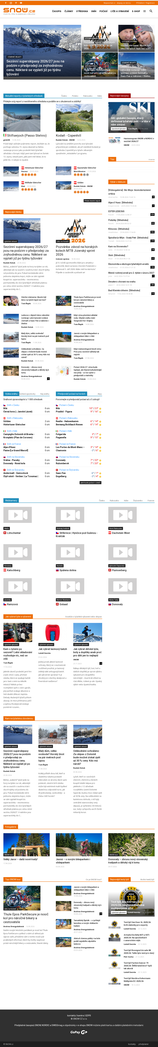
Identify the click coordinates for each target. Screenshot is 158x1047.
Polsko (75, 96)
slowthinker (113, 232)
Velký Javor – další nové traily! (20, 859)
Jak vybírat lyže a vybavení (18, 616)
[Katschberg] (26, 552)
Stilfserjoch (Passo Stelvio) (27, 135)
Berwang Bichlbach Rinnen (69, 424)
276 (152, 241)
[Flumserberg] (131, 552)
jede (110, 276)
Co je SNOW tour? (94, 879)
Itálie (100, 96)
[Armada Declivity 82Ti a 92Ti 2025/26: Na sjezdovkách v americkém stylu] (114, 937)
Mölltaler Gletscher (33, 183)
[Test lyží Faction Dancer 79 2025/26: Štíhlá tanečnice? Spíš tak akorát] (114, 965)
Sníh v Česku (12, 405)
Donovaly (60, 460)
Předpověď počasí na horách (71, 394)
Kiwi (23, 186)
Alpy (100, 394)
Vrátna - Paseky (11, 460)
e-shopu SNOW (85, 1025)
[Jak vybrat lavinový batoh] (52, 632)
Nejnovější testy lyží (119, 879)
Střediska (82, 11)
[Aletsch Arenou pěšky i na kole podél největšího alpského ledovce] (63, 942)
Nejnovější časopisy (119, 95)
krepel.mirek (113, 206)
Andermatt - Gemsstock (15, 473)
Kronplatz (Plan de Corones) (18, 437)
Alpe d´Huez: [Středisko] (120, 202)
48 (153, 249)
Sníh (93, 11)
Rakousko (87, 96)
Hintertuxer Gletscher (34, 168)
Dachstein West (121, 533)
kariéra (80, 1015)
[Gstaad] (79, 586)
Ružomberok (62, 463)
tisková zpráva (62, 259)
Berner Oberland (63, 600)
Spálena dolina (68, 570)
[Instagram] (10, 3)
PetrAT (111, 215)
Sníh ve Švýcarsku (15, 470)
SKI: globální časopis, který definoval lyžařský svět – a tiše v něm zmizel (130, 121)
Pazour (24, 171)
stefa (110, 250)
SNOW (126, 145)
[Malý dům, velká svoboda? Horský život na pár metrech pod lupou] (11, 337)
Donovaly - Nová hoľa (14, 463)
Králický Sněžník (63, 528)
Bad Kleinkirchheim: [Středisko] (124, 290)
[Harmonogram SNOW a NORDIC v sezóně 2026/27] (114, 141)
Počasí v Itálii (65, 431)
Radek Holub (9, 263)
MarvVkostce (79, 171)
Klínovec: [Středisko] (118, 229)
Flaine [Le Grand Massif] (15, 450)
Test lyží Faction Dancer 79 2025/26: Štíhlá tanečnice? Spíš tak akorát (138, 966)
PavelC (111, 223)
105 (152, 267)
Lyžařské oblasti (14, 57)
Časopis (56, 11)
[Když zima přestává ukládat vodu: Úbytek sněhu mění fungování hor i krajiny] (63, 319)
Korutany (7, 566)
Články (68, 11)
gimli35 (6, 140)
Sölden (80, 183)
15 (153, 293)
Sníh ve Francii (13, 444)
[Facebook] (5, 3)
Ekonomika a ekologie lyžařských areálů (128, 264)
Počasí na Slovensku (69, 457)
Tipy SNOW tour (13, 879)
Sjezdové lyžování (129, 41)
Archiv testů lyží (147, 879)
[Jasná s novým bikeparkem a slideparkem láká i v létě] (63, 337)
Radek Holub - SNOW (65, 140)
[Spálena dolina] (79, 552)
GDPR (88, 1015)
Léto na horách (91, 38)
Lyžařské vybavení (11, 644)
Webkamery (11, 500)
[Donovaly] (131, 586)
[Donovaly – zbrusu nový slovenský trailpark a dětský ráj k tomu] (11, 371)
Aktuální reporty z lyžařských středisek (24, 96)
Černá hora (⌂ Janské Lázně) (17, 411)
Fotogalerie (10, 827)
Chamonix (61, 450)
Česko (64, 96)
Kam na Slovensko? (118, 246)
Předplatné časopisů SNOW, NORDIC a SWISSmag (38, 1025)
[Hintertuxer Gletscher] (11, 172)
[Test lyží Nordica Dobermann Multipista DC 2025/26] (114, 981)
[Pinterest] (16, 3)
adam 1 (111, 285)
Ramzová (12, 604)
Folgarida (61, 434)
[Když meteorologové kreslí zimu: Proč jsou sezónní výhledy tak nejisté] (63, 353)
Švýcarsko (138, 500)
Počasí (103, 11)
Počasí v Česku (66, 405)
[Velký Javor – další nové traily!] (26, 850)
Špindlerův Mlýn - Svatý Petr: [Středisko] (128, 237)
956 (152, 232)
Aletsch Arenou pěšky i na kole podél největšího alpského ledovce (87, 941)
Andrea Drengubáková (84, 306)
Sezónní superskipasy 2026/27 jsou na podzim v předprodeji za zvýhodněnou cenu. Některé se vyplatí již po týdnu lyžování (26, 252)
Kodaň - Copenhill (68, 135)
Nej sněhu (44, 394)
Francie (151, 500)
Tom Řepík (26, 303)
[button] (151, 9)
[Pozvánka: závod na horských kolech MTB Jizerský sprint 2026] (100, 37)
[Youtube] (21, 3)
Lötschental (14, 533)
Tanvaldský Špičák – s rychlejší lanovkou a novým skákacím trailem (87, 923)
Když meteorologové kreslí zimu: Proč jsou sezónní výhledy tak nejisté (88, 352)
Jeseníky (7, 600)
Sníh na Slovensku (15, 457)
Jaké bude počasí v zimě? (90, 483)
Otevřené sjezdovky (26, 394)
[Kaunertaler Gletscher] (63, 170)
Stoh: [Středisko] (116, 255)
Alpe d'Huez (9, 447)
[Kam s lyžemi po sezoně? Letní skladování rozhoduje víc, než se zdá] (17, 632)
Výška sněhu (11, 394)
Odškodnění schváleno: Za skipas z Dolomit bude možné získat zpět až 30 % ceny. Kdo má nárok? (86, 757)
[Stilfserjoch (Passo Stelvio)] (26, 118)
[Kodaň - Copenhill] (79, 118)
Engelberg (61, 476)
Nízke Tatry (113, 600)
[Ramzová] (26, 586)
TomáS (111, 241)
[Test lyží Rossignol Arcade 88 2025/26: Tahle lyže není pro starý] (114, 953)
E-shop (136, 11)
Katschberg (13, 570)
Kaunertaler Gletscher (86, 168)
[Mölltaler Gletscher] (11, 187)
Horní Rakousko (115, 528)
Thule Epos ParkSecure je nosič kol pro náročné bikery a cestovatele (87, 300)
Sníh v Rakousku (14, 418)
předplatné (143, 1044)
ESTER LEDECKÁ (116, 211)
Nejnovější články (13, 212)
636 (152, 214)
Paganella (61, 437)
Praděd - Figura (64, 411)
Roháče (60, 566)
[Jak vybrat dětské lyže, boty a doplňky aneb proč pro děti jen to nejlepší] (87, 632)
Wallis (6, 528)
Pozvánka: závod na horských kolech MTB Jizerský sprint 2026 (77, 250)
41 (153, 258)
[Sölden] (63, 185)
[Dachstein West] (131, 515)
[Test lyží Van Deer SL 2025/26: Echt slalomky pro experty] (114, 925)
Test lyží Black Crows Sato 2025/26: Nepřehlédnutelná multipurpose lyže (127, 905)
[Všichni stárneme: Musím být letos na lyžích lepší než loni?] (136, 37)
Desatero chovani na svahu (121, 281)
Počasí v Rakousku (68, 418)
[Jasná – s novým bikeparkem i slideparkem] (79, 849)
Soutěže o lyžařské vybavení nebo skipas (83, 617)
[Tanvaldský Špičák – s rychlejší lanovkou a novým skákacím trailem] (63, 924)
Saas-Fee (61, 473)
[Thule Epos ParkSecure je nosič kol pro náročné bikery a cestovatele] (100, 64)
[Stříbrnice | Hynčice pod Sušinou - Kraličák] (79, 515)
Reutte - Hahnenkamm (67, 421)
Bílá (5, 408)
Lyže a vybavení (120, 11)
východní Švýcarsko (117, 566)
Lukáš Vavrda (44, 653)
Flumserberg (119, 570)
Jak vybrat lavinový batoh (52, 649)
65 (153, 223)
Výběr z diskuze (117, 182)
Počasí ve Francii (67, 444)
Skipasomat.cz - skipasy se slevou (117, 3)
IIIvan (110, 258)
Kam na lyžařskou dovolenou (19, 718)
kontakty (71, 1015)
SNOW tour (8, 855)
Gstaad (64, 604)
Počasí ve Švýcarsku (69, 470)
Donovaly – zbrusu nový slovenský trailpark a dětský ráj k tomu (35, 370)
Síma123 (111, 294)
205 (152, 285)
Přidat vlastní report (92, 201)
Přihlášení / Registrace (145, 3)
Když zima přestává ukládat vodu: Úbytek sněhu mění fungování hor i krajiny (85, 318)
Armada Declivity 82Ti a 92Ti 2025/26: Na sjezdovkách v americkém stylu (136, 938)
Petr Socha (128, 957)
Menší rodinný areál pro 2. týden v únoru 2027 (131, 273)
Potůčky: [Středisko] (118, 220)
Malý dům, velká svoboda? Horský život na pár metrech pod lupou (35, 336)
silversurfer (113, 197)
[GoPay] (79, 1033)
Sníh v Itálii (11, 431)
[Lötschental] (26, 515)
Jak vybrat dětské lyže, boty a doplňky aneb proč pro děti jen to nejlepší (87, 652)
